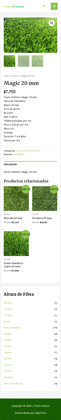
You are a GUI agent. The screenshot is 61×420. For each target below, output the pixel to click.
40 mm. (8, 302)
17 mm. (8, 309)
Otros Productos (13, 383)
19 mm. (8, 352)
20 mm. (8, 358)
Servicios (9, 377)
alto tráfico (18, 154)
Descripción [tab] (10, 164)
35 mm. (8, 371)
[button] (52, 23)
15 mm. (8, 346)
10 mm (8, 340)
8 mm (7, 321)
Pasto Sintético (12, 327)
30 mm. (8, 364)
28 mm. (8, 333)
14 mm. (8, 315)
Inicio (6, 75)
